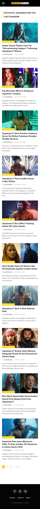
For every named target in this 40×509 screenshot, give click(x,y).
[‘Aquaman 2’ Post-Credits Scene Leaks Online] (20, 166)
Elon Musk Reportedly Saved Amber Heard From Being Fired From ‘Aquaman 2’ (20, 399)
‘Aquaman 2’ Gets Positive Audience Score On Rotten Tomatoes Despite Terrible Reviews (19, 136)
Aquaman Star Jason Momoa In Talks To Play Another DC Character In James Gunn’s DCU (19, 444)
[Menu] (3, 3)
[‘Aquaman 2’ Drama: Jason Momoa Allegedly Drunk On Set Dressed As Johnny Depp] (20, 338)
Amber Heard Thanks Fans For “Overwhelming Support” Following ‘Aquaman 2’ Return (19, 48)
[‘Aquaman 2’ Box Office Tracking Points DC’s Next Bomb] (20, 211)
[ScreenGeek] (20, 3)
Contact (20, 498)
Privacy (12, 498)
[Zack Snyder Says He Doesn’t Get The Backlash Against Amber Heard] (20, 253)
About (28, 498)
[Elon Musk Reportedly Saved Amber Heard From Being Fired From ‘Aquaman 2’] (20, 383)
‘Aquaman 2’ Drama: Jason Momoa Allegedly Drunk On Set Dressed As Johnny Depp (19, 354)
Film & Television (8, 41)
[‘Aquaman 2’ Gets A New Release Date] (20, 296)
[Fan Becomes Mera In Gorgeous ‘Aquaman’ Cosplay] (20, 78)
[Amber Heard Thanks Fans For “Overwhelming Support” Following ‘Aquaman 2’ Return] (20, 33)
